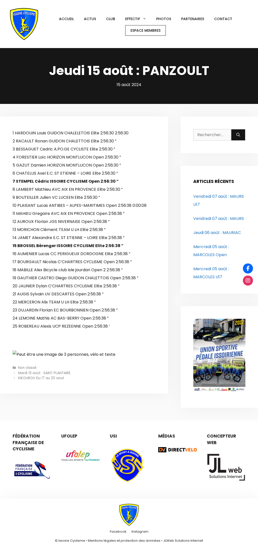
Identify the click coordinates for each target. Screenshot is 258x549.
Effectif (132, 18)
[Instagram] (248, 281)
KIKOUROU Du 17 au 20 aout (41, 378)
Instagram (140, 531)
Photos (163, 18)
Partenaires (192, 18)
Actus (90, 18)
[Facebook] (248, 268)
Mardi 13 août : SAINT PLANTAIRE (44, 373)
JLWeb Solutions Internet (183, 540)
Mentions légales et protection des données (124, 540)
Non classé (27, 367)
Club (110, 18)
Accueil (66, 18)
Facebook (118, 531)
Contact (223, 18)
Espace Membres (145, 30)
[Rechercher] (238, 135)
